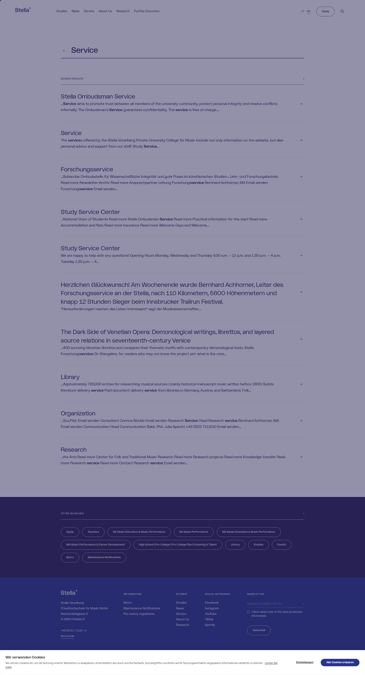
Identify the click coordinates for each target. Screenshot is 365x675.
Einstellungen (304, 662)
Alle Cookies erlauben (340, 662)
